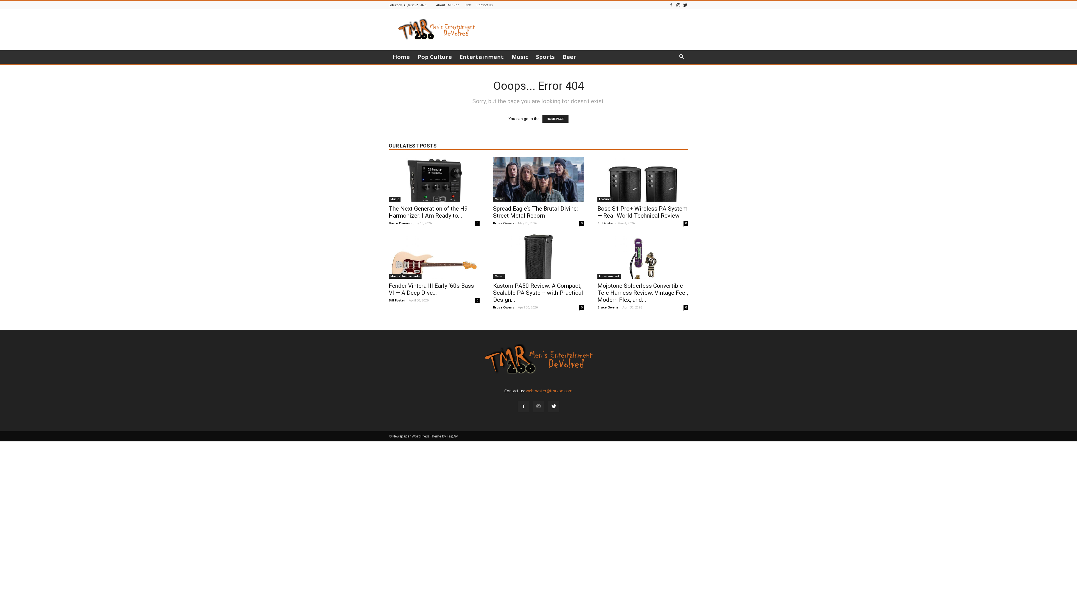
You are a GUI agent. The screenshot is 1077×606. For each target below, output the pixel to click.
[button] (681, 57)
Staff (468, 5)
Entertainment (482, 57)
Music (520, 57)
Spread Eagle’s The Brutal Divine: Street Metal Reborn (535, 212)
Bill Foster (605, 223)
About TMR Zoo (447, 5)
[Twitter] (685, 5)
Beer (569, 57)
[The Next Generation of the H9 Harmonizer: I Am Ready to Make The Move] (434, 179)
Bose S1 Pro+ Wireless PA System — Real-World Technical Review (642, 212)
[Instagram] (678, 5)
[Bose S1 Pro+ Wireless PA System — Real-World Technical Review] (642, 179)
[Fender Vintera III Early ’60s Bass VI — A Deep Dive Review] (434, 256)
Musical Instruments (405, 276)
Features (605, 199)
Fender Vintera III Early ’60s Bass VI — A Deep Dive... (431, 289)
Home (401, 57)
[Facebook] (671, 5)
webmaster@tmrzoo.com (549, 390)
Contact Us (485, 5)
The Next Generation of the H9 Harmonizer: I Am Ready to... (428, 212)
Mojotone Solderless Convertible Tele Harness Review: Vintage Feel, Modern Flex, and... (642, 292)
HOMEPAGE (555, 119)
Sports (545, 57)
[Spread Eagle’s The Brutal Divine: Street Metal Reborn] (538, 179)
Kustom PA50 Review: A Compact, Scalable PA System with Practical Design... (538, 292)
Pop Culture (435, 57)
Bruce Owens (399, 223)
